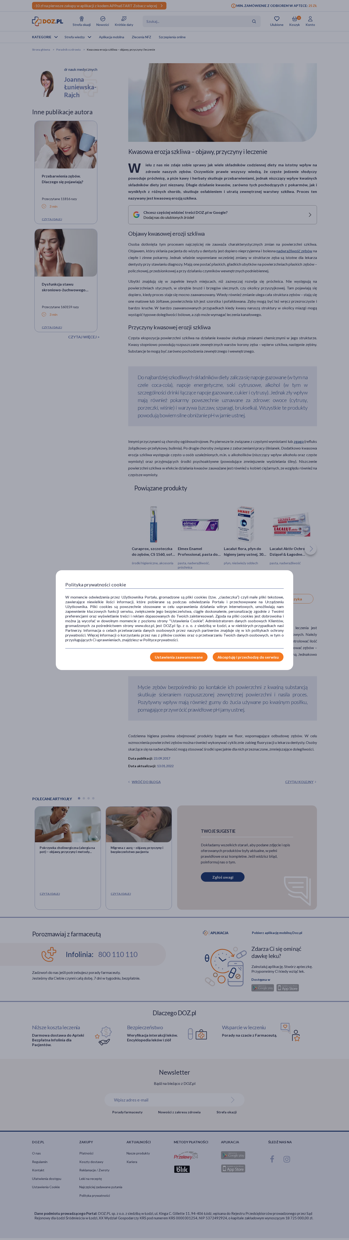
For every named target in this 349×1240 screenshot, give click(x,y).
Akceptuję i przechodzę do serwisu (248, 657)
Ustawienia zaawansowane (179, 657)
